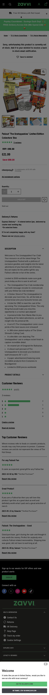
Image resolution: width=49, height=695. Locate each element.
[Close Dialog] (45, 664)
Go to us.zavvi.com (24, 684)
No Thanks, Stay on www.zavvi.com (24, 691)
